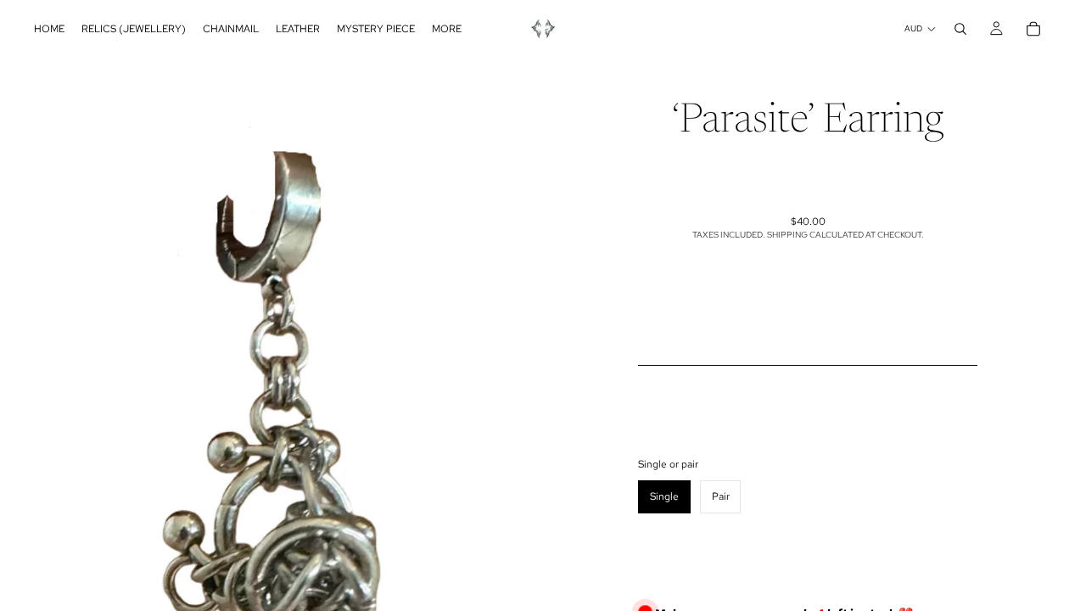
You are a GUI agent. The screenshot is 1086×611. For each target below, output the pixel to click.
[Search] (960, 29)
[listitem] (446, 28)
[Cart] (1033, 29)
